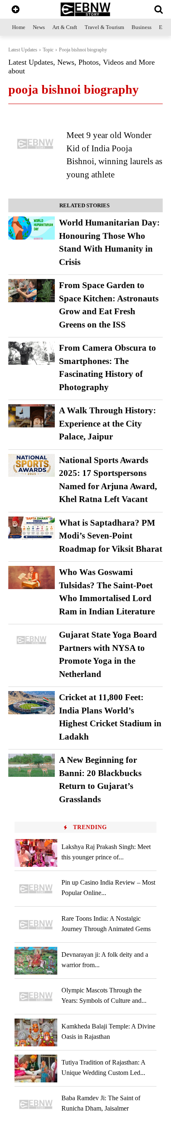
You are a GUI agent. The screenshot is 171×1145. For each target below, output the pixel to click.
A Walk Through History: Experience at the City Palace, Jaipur (107, 423)
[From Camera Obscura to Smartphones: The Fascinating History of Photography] (31, 353)
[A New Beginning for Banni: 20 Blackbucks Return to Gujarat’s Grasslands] (31, 765)
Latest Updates (22, 50)
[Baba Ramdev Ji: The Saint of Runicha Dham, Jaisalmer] (36, 1104)
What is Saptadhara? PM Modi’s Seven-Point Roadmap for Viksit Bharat (110, 536)
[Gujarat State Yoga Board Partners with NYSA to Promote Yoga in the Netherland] (31, 640)
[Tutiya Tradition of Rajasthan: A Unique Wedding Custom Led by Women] (36, 1068)
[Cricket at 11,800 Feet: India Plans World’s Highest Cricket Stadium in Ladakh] (31, 702)
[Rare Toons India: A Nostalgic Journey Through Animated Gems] (36, 925)
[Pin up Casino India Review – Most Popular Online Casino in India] (36, 889)
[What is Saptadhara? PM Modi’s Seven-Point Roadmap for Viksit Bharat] (31, 528)
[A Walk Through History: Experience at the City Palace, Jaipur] (31, 415)
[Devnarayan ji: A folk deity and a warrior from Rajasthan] (36, 961)
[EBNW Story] (85, 9)
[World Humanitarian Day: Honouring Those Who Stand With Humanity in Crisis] (31, 228)
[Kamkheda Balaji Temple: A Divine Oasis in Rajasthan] (36, 1032)
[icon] (15, 10)
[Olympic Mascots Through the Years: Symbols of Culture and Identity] (36, 997)
